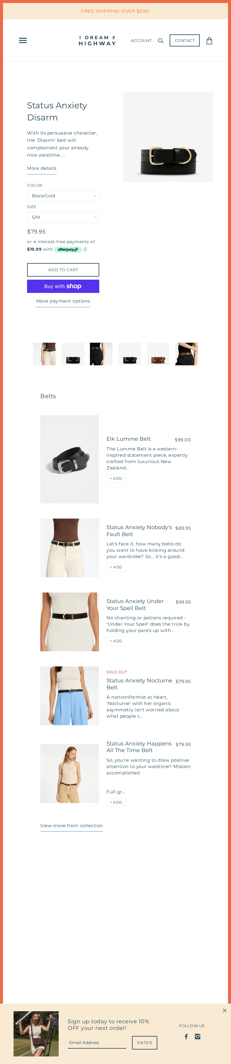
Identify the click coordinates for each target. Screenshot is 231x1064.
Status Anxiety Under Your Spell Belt (135, 604)
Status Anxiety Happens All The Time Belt (138, 747)
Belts (48, 396)
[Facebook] (186, 1036)
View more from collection (71, 825)
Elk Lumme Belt (128, 439)
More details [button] (41, 168)
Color (34, 185)
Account (141, 40)
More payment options (63, 301)
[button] (116, 478)
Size (31, 206)
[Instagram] (197, 1036)
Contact (185, 40)
